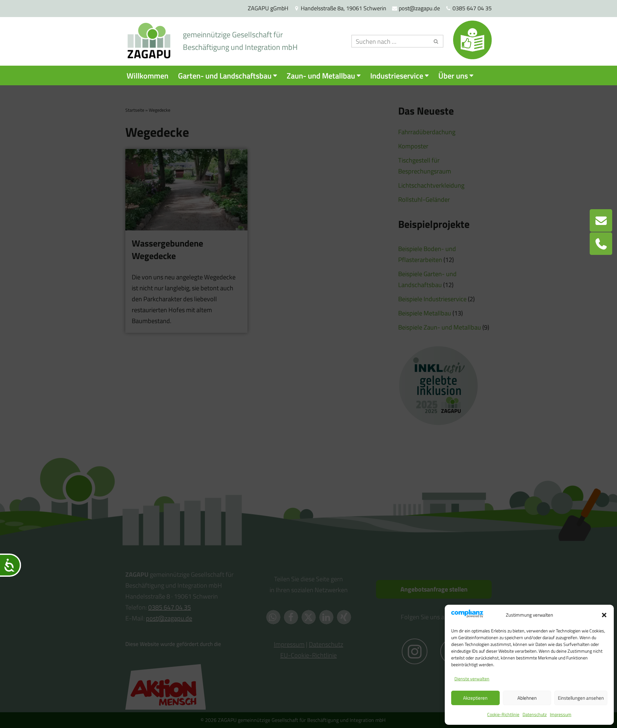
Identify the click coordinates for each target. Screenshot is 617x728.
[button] (604, 615)
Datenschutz (535, 714)
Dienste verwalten (471, 678)
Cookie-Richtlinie (503, 714)
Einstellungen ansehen (581, 698)
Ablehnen (527, 698)
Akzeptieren (475, 698)
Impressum (560, 714)
